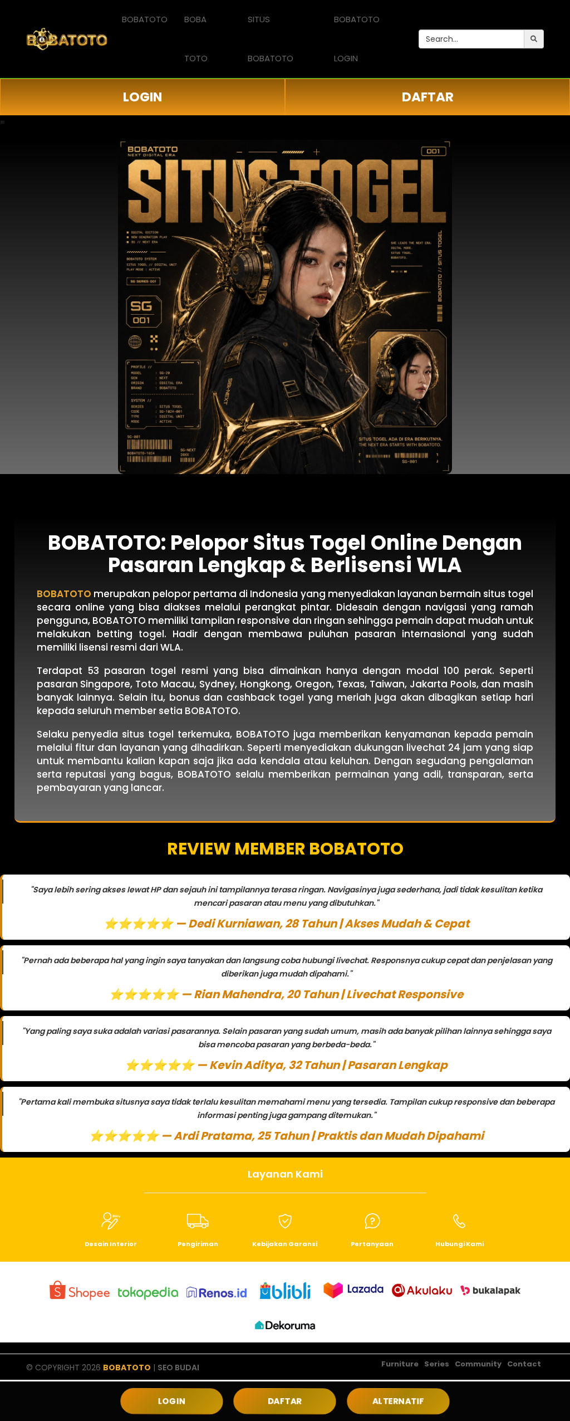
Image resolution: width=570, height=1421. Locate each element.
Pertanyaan (372, 1243)
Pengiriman (198, 1243)
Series (436, 1364)
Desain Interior (111, 1243)
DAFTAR (428, 97)
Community (478, 1364)
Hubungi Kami (459, 1243)
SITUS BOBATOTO (270, 38)
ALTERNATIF (398, 1401)
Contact (524, 1364)
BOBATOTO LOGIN (357, 38)
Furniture (400, 1364)
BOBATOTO (145, 19)
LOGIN (142, 97)
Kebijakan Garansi (284, 1243)
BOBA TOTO (196, 38)
